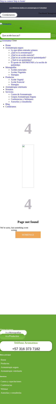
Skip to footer (19, 1)
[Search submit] (53, 35)
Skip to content (6, 1)
